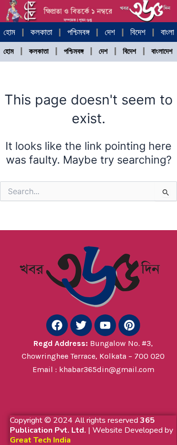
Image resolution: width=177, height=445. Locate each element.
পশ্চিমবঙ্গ (78, 32)
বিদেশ (138, 32)
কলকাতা (41, 32)
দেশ (110, 32)
